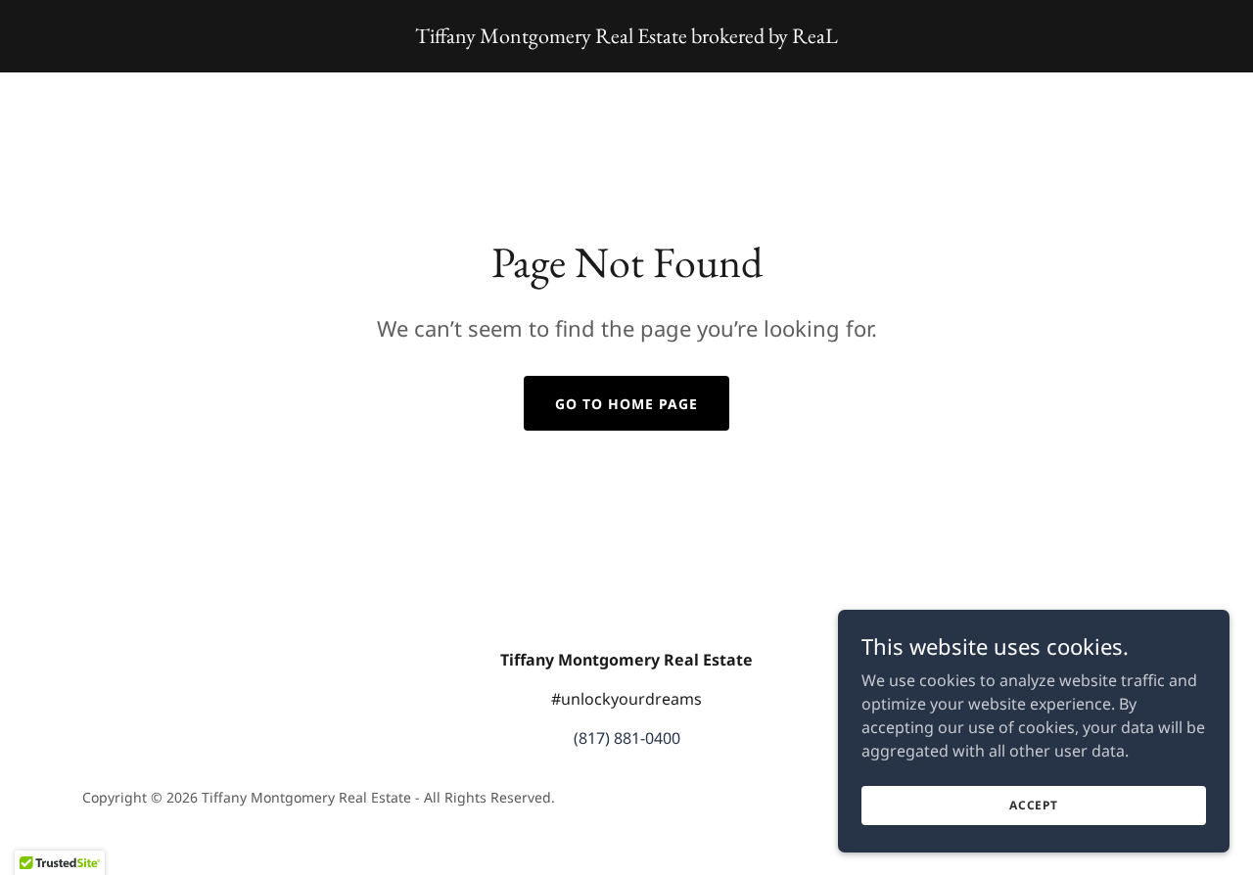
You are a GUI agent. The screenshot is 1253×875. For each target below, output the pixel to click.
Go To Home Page (626, 403)
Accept (1033, 805)
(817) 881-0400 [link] (627, 738)
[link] (626, 37)
